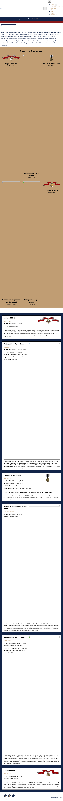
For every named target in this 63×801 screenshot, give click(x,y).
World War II (31, 178)
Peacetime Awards (11, 304)
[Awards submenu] (56, 5)
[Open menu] (44, 8)
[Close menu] (49, 1)
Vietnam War (11, 66)
